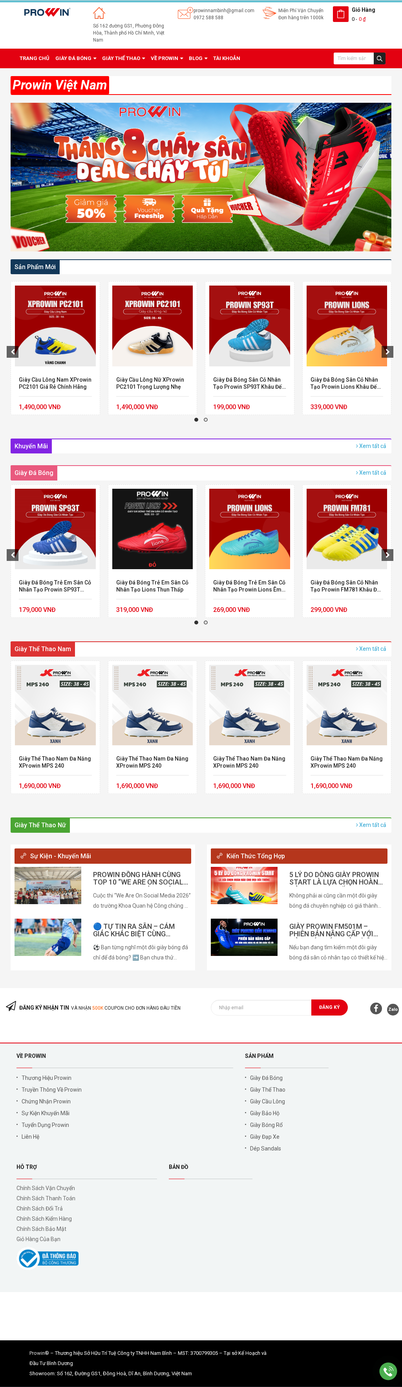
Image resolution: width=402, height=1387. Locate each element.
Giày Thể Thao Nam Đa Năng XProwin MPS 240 (55, 762)
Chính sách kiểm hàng (44, 1219)
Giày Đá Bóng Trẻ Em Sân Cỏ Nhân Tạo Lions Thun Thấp (55, 586)
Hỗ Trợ (26, 1167)
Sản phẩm (259, 1056)
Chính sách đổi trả (39, 1208)
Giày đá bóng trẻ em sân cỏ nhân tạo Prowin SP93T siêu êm (347, 383)
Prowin (37, 1353)
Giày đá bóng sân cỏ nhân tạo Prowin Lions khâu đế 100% (247, 383)
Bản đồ (178, 1167)
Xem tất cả (372, 446)
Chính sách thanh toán (45, 1198)
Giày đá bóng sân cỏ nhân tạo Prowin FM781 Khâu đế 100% (248, 586)
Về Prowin (31, 1056)
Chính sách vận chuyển (45, 1188)
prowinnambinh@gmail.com (224, 10)
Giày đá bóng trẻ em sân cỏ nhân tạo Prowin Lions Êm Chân (152, 586)
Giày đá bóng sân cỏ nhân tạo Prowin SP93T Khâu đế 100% (150, 383)
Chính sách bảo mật (41, 1229)
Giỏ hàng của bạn (38, 1239)
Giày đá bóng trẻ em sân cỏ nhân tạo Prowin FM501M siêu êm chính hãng (347, 586)
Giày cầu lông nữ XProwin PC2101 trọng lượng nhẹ (53, 383)
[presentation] (12, 352)
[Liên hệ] (388, 1371)
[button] (196, 420)
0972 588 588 (208, 17)
